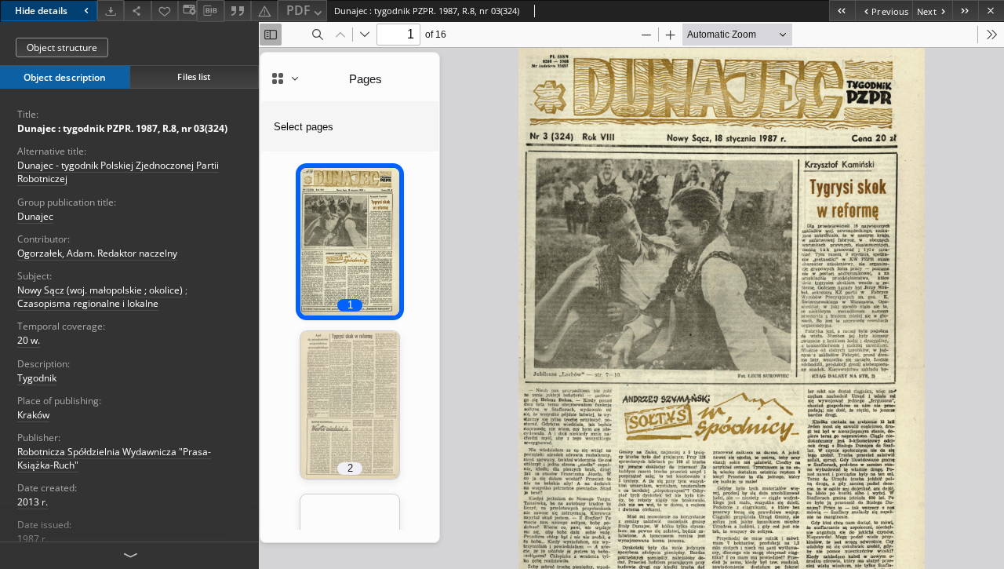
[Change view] (187, 10)
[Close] (991, 10)
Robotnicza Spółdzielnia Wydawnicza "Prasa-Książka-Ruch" (114, 458)
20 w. (28, 340)
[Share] (137, 10)
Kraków (33, 414)
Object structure (62, 47)
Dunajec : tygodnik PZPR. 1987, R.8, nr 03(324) (122, 128)
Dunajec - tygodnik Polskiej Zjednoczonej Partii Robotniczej (118, 172)
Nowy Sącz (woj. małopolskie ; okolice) (100, 290)
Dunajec (35, 216)
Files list (193, 76)
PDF (298, 10)
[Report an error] (264, 10)
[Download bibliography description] (210, 11)
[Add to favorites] (164, 10)
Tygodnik (36, 378)
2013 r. (32, 502)
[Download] (110, 10)
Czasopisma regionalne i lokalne (87, 303)
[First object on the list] (842, 10)
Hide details (41, 10)
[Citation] (237, 10)
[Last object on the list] (965, 10)
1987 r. (32, 538)
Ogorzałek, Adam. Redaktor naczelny (97, 253)
